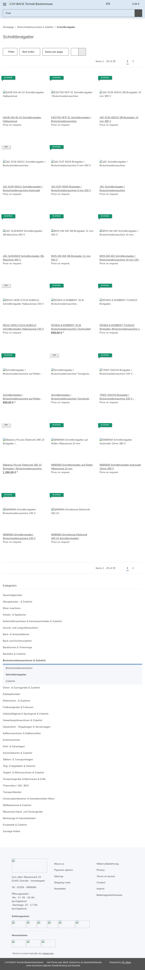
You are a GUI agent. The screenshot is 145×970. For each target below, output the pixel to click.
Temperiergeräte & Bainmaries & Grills (24, 779)
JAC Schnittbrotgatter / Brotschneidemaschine (112, 188)
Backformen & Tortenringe (17, 647)
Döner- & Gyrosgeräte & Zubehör (21, 687)
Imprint (100, 888)
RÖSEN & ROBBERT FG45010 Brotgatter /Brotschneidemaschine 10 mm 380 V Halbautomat (120, 327)
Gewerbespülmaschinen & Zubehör (22, 720)
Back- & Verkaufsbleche (16, 634)
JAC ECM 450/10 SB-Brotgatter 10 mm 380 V (119, 119)
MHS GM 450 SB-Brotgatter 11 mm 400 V (71, 258)
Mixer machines (12, 608)
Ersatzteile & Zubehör (15, 824)
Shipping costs (62, 882)
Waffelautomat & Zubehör (17, 805)
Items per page (54, 51)
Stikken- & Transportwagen (18, 759)
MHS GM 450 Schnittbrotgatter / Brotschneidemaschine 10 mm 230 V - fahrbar (120, 258)
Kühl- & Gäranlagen (14, 746)
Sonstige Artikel (11, 831)
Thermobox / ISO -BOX (16, 785)
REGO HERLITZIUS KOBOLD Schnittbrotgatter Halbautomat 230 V (23, 327)
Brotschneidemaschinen (19, 668)
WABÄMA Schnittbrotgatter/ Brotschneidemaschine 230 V (19, 536)
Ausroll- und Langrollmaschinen (20, 627)
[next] (139, 61)
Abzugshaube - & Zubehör (17, 601)
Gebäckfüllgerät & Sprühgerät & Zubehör (26, 713)
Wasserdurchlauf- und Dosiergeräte (23, 811)
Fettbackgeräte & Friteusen (18, 707)
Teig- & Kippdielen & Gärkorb (19, 766)
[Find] (138, 13)
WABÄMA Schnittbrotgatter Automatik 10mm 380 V (120, 466)
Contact (101, 882)
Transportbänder (12, 792)
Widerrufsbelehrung (108, 863)
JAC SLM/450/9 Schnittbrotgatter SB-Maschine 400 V (23, 258)
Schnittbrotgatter (16, 674)
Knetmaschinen (11, 739)
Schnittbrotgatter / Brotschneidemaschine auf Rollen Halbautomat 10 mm (21, 397)
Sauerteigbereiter (12, 595)
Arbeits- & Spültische (14, 614)
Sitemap (58, 876)
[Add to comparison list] (39, 79)
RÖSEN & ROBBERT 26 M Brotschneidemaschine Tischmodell (71, 327)
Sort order (28, 51)
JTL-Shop (126, 962)
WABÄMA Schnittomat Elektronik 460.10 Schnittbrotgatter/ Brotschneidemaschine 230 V (69, 536)
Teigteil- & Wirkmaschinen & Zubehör (23, 772)
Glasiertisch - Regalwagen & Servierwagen (27, 726)
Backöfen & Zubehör (14, 653)
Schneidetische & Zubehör (17, 752)
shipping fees (48, 953)
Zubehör (10, 681)
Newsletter (60, 888)
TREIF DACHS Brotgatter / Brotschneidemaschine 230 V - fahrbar (117, 397)
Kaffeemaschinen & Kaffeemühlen (22, 733)
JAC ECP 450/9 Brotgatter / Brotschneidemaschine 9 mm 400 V (71, 188)
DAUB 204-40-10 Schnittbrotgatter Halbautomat (22, 119)
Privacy (101, 869)
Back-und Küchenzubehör (17, 640)
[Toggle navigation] (4, 3)
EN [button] (108, 3)
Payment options (63, 869)
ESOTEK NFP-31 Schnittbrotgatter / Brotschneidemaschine (71, 119)
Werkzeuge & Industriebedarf (19, 818)
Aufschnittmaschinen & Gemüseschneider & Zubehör (32, 621)
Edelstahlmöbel (11, 694)
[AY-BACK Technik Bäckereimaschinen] (31, 4)
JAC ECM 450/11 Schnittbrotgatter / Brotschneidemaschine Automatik (23, 188)
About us (59, 863)
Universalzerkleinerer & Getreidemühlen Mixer (28, 798)
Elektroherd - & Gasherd (16, 700)
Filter (11, 51)
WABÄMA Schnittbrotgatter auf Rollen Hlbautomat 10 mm (72, 466)
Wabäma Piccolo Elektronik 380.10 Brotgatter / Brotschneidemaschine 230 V (22, 466)
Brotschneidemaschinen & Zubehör (24, 660)
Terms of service (106, 876)
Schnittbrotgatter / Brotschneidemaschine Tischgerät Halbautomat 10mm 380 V (70, 397)
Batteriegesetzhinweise (109, 895)
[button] (120, 3)
